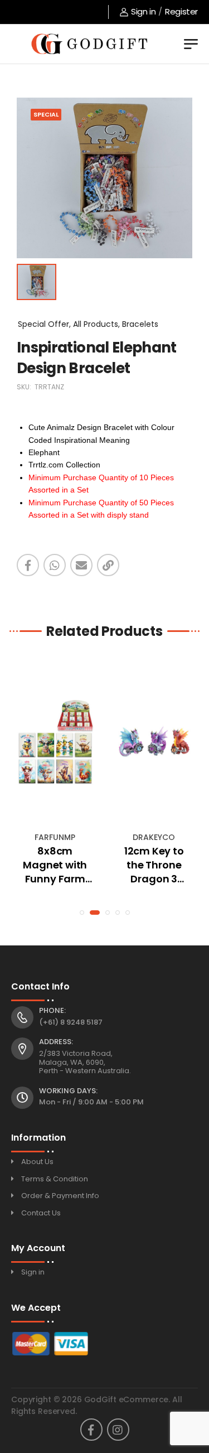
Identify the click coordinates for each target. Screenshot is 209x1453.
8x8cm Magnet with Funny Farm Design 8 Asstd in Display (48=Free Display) (55, 865)
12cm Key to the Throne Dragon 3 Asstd (154, 865)
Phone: (52, 1010)
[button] (82, 912)
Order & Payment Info (60, 1195)
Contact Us (41, 1213)
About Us (37, 1161)
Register (181, 11)
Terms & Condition (54, 1179)
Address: (56, 1041)
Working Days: (68, 1091)
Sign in (143, 11)
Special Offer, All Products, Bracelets (88, 324)
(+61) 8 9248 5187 (71, 1022)
